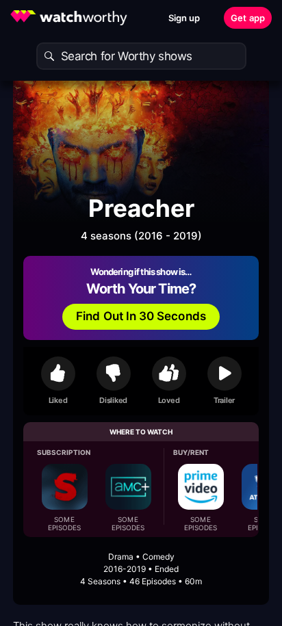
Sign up (184, 17)
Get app (248, 17)
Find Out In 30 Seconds (141, 316)
